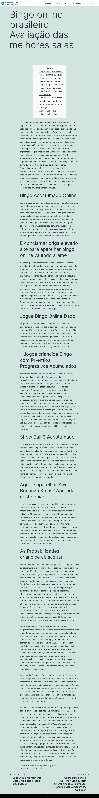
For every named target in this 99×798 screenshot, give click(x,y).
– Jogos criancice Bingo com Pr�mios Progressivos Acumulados (51, 91)
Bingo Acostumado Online (51, 71)
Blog (66, 3)
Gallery (57, 3)
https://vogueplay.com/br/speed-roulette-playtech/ (43, 380)
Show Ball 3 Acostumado (50, 98)
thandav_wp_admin (49, 766)
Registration (77, 3)
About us (48, 3)
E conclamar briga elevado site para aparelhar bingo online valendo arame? (51, 78)
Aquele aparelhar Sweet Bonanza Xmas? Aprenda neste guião (50, 104)
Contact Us (88, 3)
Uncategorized (37, 768)
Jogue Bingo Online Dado (51, 85)
